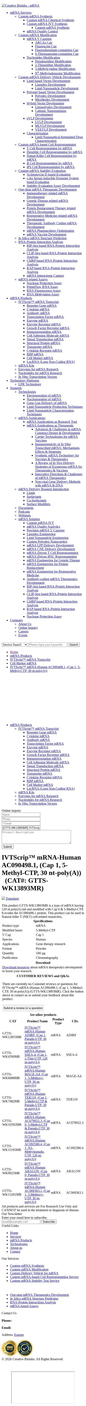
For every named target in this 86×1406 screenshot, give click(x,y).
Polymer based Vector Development (50, 92)
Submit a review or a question (23, 1008)
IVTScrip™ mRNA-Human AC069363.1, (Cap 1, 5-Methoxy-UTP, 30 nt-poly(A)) (37, 1192)
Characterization (37, 133)
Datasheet (12, 898)
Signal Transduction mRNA (45, 339)
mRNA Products (21, 298)
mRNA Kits (26, 365)
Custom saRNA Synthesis (52, 27)
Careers (23, 631)
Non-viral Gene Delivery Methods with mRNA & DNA (57, 483)
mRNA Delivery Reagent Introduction (43, 489)
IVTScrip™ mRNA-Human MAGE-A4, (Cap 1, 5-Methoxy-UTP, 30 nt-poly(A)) (36, 1076)
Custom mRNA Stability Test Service (34, 1280)
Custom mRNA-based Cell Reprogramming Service (44, 1277)
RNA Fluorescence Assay (44, 290)
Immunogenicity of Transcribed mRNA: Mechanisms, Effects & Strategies (57, 447)
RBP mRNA (35, 354)
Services (15, 1236)
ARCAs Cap (43, 42)
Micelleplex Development (52, 99)
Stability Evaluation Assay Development (53, 185)
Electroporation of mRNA (44, 395)
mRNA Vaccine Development (46, 234)
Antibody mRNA (38, 313)
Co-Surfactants (36, 500)
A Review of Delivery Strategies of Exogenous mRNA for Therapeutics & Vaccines (58, 466)
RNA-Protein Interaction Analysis (40, 242)
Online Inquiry (28, 627)
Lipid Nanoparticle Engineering (47, 538)
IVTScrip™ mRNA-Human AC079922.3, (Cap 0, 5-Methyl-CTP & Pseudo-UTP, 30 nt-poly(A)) (37, 1123)
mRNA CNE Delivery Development (51, 549)
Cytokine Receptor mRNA (44, 350)
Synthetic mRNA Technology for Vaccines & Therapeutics (57, 457)
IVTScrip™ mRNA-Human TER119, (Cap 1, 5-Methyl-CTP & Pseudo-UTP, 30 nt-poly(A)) (36, 1099)
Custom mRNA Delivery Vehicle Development (49, 77)
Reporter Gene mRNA (42, 305)
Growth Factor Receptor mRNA (48, 328)
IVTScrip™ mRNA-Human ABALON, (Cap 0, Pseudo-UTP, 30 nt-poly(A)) (37, 1171)
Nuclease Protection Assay (44, 283)
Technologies (27, 391)
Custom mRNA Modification (37, 35)
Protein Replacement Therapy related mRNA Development (51, 210)
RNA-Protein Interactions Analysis (33, 1302)
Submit (7, 846)
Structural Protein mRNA (43, 343)
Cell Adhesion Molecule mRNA (48, 335)
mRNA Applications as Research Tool (52, 421)
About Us (24, 624)
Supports (16, 388)
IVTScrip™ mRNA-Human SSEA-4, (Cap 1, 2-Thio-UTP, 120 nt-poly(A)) (36, 1054)
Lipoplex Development (50, 84)
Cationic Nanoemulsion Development (50, 112)
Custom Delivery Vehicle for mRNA (34, 1273)
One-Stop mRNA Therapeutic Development (47, 189)
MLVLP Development (50, 126)
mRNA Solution (29, 519)
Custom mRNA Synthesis (35, 16)
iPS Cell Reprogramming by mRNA (51, 167)
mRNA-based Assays (24, 1306)
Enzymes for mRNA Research (38, 369)
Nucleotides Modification (43, 57)
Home (14, 652)
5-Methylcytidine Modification (55, 69)
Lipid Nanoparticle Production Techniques (55, 406)
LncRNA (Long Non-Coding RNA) (51, 362)
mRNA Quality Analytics (43, 526)
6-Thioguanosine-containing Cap (56, 54)
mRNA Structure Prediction (42, 238)
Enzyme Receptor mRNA (44, 324)
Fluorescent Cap (46, 46)
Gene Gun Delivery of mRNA (47, 403)
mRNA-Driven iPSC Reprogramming (52, 556)
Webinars (24, 515)
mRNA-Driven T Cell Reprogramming (52, 553)
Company (16, 620)
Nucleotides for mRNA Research (40, 373)
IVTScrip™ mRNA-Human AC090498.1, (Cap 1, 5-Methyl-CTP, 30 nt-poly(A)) (45, 669)
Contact (15, 1251)
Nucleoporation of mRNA (44, 399)
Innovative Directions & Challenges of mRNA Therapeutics (58, 476)
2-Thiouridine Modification (53, 65)
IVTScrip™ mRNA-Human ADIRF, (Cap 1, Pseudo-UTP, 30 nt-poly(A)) (35, 1035)
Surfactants (34, 496)
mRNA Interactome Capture (45, 275)
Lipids (31, 493)
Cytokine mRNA (38, 309)
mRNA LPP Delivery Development (50, 545)
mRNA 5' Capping (39, 39)
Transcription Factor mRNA (45, 317)
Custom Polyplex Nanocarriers (47, 541)
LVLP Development (48, 122)
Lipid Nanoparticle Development (56, 88)
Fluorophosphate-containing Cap (56, 50)
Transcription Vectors (37, 376)
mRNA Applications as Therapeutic (50, 425)
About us (16, 1248)
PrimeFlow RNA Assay (42, 287)
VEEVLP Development (51, 129)
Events (22, 635)
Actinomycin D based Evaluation (49, 174)
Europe (19, 1335)
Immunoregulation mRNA (44, 332)
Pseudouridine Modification (53, 61)
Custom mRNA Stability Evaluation (42, 170)
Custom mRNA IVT (40, 523)
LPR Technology (29, 384)
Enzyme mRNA (37, 320)
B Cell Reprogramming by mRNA (49, 163)
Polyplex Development (50, 96)
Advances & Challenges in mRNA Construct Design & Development (58, 431)
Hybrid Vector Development (45, 103)
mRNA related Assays (33, 279)
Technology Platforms (24, 380)
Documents (25, 508)
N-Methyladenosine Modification (57, 73)
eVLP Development (40, 118)
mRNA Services (21, 12)
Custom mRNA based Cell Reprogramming (47, 144)
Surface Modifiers (38, 504)
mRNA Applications (31, 418)
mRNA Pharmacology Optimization (50, 230)
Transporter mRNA (39, 347)
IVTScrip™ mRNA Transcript (38, 302)
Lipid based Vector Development (48, 81)
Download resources (15, 967)
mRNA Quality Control (42, 31)
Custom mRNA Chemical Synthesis (50, 20)
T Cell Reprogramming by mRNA (49, 148)
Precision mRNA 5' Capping (45, 530)
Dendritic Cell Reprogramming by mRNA (54, 152)
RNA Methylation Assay (43, 294)
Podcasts (24, 511)
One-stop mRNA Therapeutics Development (39, 1295)
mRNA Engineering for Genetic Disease (53, 560)
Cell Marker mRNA (40, 358)
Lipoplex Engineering (41, 534)
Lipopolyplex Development (53, 107)
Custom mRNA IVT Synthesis (47, 24)
